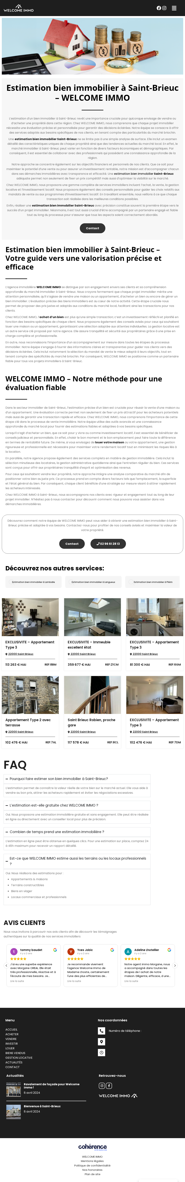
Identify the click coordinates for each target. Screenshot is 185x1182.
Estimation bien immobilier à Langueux (93, 582)
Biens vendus (15, 1053)
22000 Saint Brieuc (20, 654)
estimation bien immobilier (133, 174)
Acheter (11, 1034)
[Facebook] (159, 8)
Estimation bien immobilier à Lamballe (33, 582)
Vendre (11, 1039)
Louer (9, 1048)
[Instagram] (164, 8)
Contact (92, 228)
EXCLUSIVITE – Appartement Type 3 (29, 645)
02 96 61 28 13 (110, 544)
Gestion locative (19, 1058)
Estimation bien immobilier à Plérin (153, 582)
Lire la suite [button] (17, 981)
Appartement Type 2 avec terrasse (28, 723)
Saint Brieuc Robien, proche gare (91, 723)
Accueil (11, 1029)
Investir (11, 1044)
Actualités (13, 1062)
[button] (174, 8)
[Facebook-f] (109, 1086)
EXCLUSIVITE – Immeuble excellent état (89, 645)
